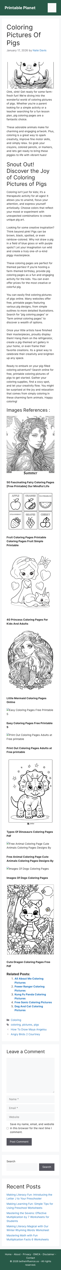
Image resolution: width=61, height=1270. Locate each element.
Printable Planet (20, 7)
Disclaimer (48, 1254)
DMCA (36, 1254)
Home (8, 1254)
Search (11, 1161)
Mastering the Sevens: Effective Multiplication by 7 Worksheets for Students (28, 1217)
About (17, 1254)
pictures (27, 1024)
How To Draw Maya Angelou (29, 1029)
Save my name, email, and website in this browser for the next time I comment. (32, 1128)
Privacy (27, 1254)
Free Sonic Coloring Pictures (33, 1002)
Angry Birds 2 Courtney (25, 1034)
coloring (16, 1024)
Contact (30, 1257)
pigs (36, 1024)
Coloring (16, 1020)
